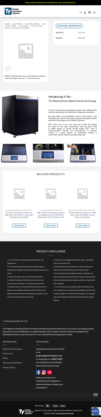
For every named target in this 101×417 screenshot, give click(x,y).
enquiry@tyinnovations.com (49, 355)
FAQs (5, 358)
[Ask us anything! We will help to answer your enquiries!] (95, 411)
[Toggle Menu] (96, 395)
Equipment (17, 24)
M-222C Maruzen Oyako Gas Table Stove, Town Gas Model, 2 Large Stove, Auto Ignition (82, 215)
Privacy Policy (9, 367)
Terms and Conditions (12, 362)
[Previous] (5, 205)
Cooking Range (32, 24)
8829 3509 (57, 359)
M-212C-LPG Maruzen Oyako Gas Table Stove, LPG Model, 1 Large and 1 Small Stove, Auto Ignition (19, 215)
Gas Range (24, 26)
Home (7, 24)
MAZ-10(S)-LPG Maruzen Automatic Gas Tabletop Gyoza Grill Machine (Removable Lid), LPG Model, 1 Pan (51, 215)
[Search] (81, 12)
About (37, 410)
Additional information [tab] (69, 26)
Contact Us (8, 353)
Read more (19, 225)
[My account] (85, 12)
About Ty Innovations (12, 349)
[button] (89, 12)
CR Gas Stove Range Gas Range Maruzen (24, 27)
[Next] (97, 205)
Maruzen (81, 38)
